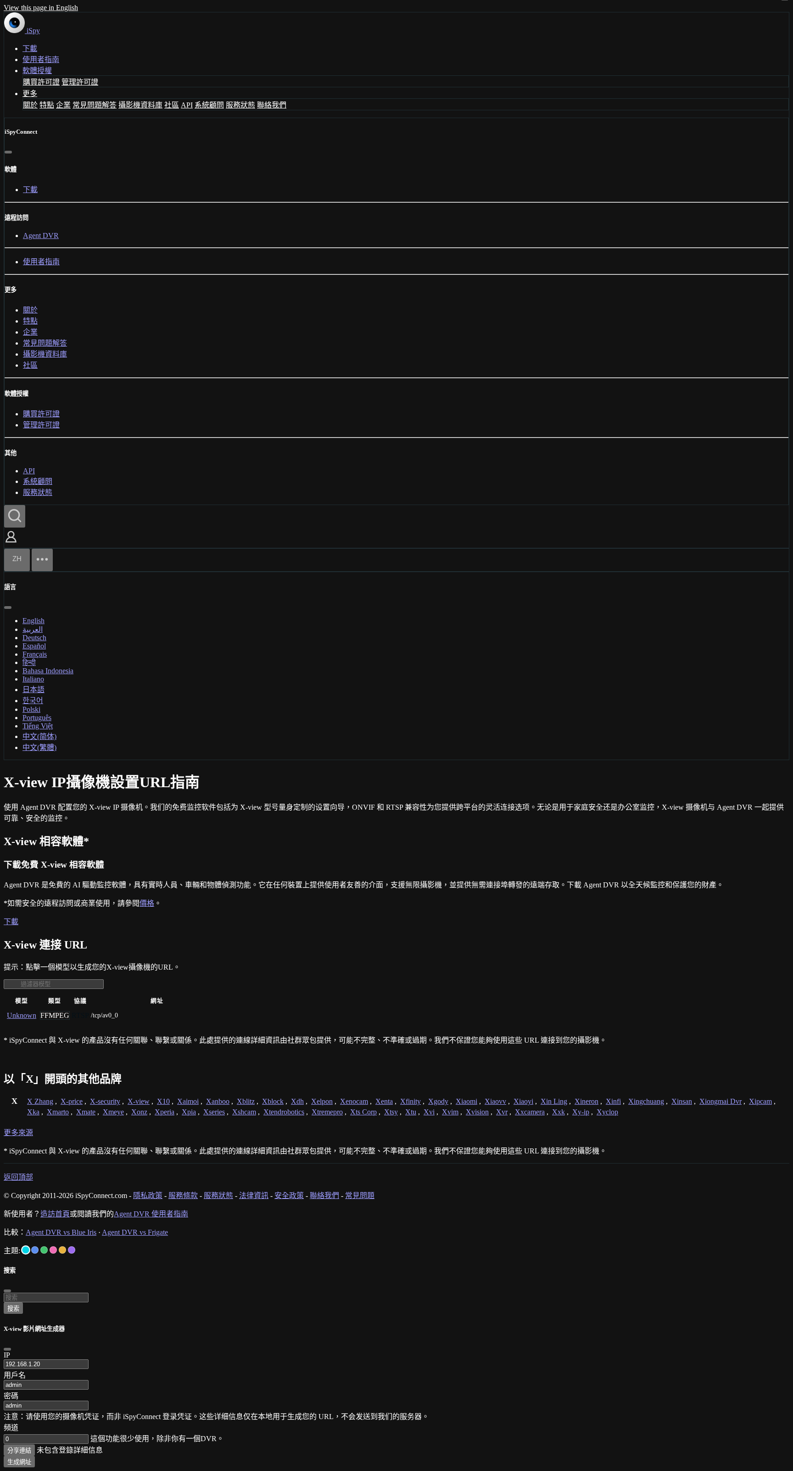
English (33, 621)
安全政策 (289, 1195)
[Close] (7, 1349)
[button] (11, 543)
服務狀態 (240, 105)
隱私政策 (147, 1195)
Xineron (586, 1101)
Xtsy (391, 1112)
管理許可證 (79, 82)
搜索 (13, 1308)
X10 (163, 1101)
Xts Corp (363, 1112)
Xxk (558, 1112)
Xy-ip (580, 1112)
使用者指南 (40, 59)
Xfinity (410, 1101)
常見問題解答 (95, 105)
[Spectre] (25, 1250)
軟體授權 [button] (37, 70)
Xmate (85, 1112)
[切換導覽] (42, 560)
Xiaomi (466, 1101)
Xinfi (613, 1101)
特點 (46, 105)
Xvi (429, 1112)
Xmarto (58, 1112)
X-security (105, 1101)
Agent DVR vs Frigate (135, 1232)
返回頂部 (18, 1177)
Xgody (438, 1101)
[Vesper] (71, 1250)
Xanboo (217, 1101)
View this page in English (41, 7)
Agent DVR (41, 235)
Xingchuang (646, 1101)
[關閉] (8, 152)
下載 (29, 48)
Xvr (502, 1112)
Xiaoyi (523, 1101)
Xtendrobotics (283, 1112)
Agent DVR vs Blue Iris (61, 1232)
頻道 (11, 1427)
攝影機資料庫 (140, 105)
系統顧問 (209, 105)
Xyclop (607, 1112)
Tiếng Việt (37, 726)
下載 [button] (11, 922)
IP (7, 1355)
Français (34, 654)
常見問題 (359, 1195)
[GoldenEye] (62, 1250)
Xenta (384, 1101)
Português (36, 717)
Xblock (273, 1101)
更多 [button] (29, 93)
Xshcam (244, 1112)
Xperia (164, 1112)
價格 (147, 903)
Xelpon (322, 1101)
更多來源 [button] (18, 1132)
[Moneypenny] (53, 1250)
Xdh (297, 1101)
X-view (139, 1101)
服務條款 (183, 1195)
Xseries (214, 1112)
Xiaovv (495, 1101)
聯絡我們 (271, 105)
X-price (72, 1101)
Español (34, 646)
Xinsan (681, 1101)
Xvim (450, 1112)
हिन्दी (29, 662)
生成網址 (19, 1462)
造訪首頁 (55, 1214)
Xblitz (246, 1101)
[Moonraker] (35, 1250)
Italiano (33, 679)
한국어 (32, 700)
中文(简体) (39, 736)
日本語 (33, 689)
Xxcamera (530, 1112)
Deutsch (34, 638)
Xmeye (113, 1112)
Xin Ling (554, 1101)
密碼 (11, 1396)
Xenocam (354, 1101)
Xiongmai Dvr (720, 1101)
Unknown (21, 1015)
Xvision (477, 1112)
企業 (63, 105)
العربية (32, 629)
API (187, 105)
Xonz (139, 1112)
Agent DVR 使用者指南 (151, 1214)
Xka (33, 1112)
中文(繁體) (39, 747)
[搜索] (14, 516)
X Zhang (40, 1101)
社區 (171, 105)
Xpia (189, 1112)
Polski (31, 709)
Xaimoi (188, 1101)
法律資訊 (253, 1195)
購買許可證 (41, 82)
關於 (30, 105)
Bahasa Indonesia (47, 671)
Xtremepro (327, 1112)
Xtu (410, 1112)
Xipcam (760, 1101)
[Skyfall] (44, 1250)
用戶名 (15, 1375)
